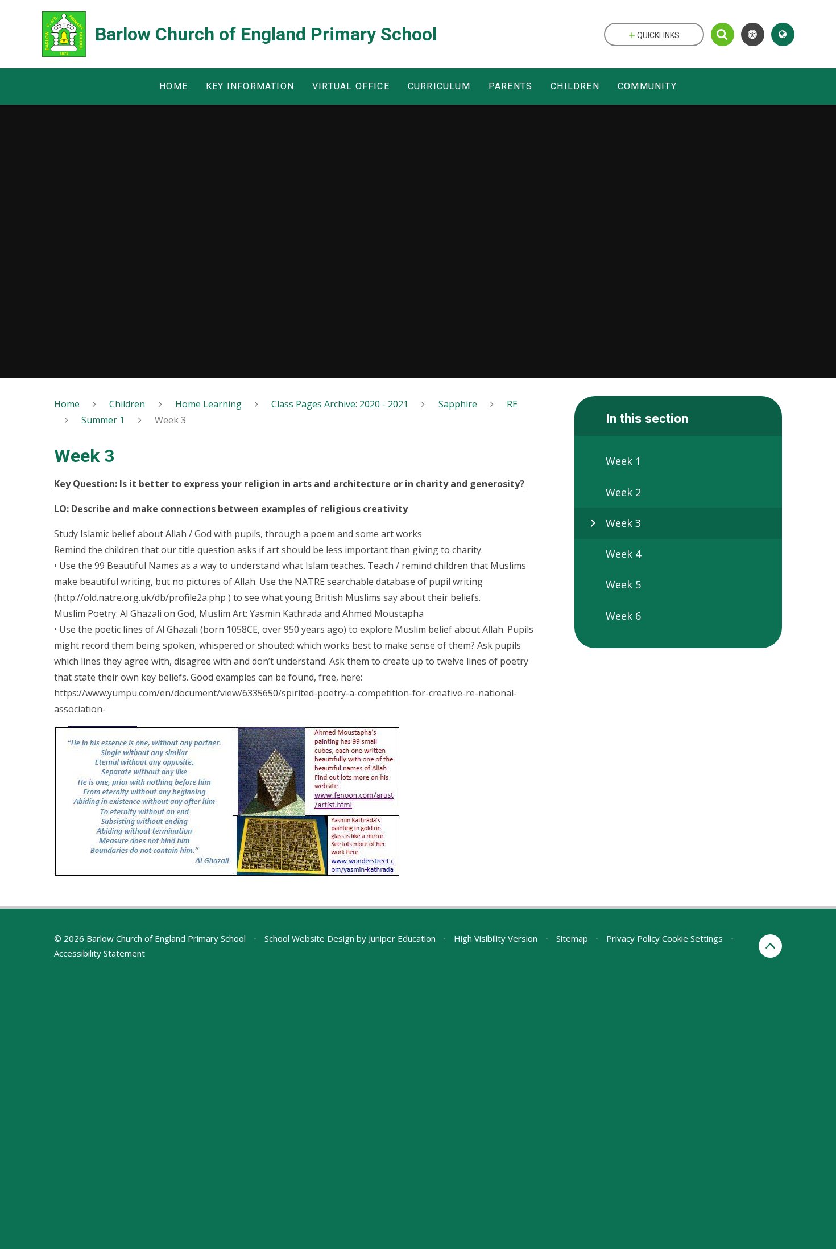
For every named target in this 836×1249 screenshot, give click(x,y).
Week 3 (170, 420)
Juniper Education (402, 938)
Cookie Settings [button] (692, 938)
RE (512, 404)
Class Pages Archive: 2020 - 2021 (339, 404)
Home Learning (208, 404)
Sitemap (572, 938)
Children (127, 404)
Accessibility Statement (99, 953)
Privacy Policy (633, 938)
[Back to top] (770, 946)
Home (67, 404)
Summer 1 (103, 420)
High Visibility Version (495, 938)
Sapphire (457, 404)
